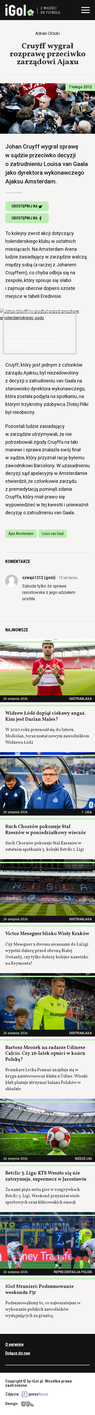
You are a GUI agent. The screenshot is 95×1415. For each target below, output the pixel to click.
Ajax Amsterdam (21, 533)
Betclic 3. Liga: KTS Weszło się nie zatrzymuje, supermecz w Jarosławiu (45, 1176)
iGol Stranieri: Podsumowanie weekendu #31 (39, 1289)
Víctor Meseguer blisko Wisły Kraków (47, 934)
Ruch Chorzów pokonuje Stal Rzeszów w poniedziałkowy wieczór (45, 830)
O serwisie (14, 1344)
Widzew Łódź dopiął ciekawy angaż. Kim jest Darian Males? (45, 716)
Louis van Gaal (53, 533)
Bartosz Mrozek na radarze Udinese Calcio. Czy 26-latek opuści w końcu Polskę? (45, 1053)
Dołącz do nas (17, 1353)
